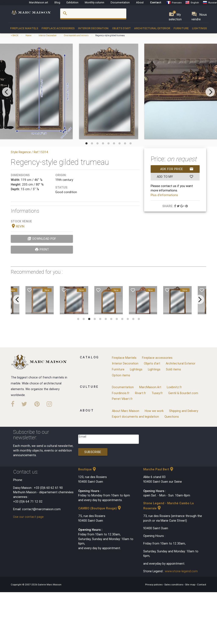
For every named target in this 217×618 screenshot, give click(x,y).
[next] (210, 92)
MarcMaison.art (38, 2)
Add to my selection (175, 177)
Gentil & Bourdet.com (183, 393)
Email (82, 436)
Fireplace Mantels (24, 28)
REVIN (17, 226)
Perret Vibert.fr (122, 399)
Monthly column (94, 2)
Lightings (199, 28)
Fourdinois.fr (120, 393)
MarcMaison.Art (150, 387)
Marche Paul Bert (158, 469)
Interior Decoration (93, 28)
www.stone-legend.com (181, 571)
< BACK (15, 35)
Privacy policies (154, 584)
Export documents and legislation (135, 416)
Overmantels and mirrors (76, 35)
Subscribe (92, 452)
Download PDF (41, 239)
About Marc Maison (125, 411)
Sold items (173, 369)
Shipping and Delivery (183, 411)
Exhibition (72, 2)
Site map (190, 584)
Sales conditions (174, 584)
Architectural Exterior (152, 28)
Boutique (87, 469)
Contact (155, 2)
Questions (171, 416)
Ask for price (176, 169)
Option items (121, 375)
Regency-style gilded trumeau (110, 35)
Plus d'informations (164, 195)
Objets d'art (121, 28)
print (42, 249)
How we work (154, 411)
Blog (57, 2)
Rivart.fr (140, 393)
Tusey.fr (157, 393)
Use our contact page (28, 517)
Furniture (181, 28)
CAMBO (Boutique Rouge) (100, 508)
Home (28, 35)
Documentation (120, 2)
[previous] (6, 92)
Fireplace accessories (58, 28)
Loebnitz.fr (174, 387)
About (140, 2)
